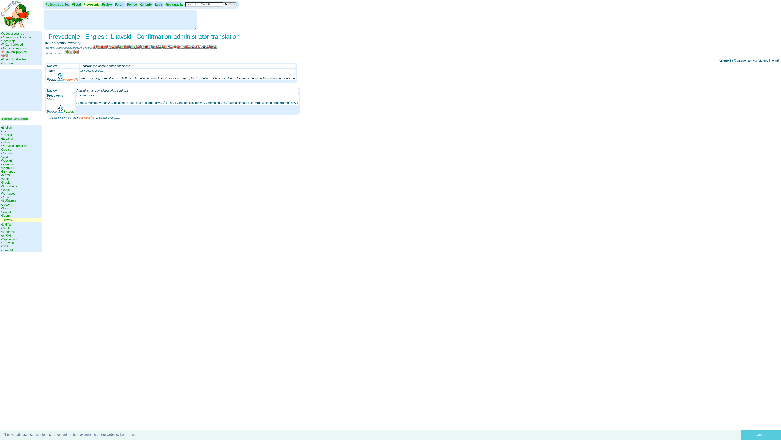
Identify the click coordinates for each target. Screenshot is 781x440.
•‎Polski (5, 197)
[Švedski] (153, 48)
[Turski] (106, 48)
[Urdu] (66, 53)
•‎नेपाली (4, 246)
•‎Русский (7, 160)
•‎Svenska (7, 164)
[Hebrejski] (150, 48)
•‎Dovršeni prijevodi (13, 48)
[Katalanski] (102, 48)
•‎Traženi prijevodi (12, 44)
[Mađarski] (189, 48)
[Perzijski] (208, 48)
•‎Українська (9, 239)
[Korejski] (204, 48)
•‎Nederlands (9, 186)
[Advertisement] (120, 19)
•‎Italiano (6, 142)
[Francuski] (124, 48)
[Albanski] (146, 48)
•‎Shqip (5, 178)
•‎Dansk (6, 189)
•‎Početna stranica (12, 33)
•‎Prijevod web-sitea (13, 59)
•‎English (6, 127)
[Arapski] (135, 48)
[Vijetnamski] (77, 53)
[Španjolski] (113, 48)
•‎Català (5, 228)
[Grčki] (168, 48)
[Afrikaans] (215, 48)
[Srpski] (171, 48)
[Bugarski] (128, 48)
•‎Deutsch (7, 149)
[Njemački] (98, 48)
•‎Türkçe (6, 131)
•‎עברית (5, 175)
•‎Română (7, 153)
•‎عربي (5, 156)
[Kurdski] (69, 53)
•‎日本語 (6, 224)
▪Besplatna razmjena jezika (14, 119)
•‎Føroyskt (7, 242)
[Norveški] (200, 48)
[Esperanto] (120, 48)
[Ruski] (117, 48)
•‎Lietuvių (6, 204)
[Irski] (73, 53)
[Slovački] (211, 48)
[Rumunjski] (131, 48)
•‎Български (8, 171)
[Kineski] (186, 48)
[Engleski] (95, 48)
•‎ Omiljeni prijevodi (14, 52)
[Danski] (178, 48)
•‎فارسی (6, 211)
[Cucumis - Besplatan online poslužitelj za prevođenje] (15, 29)
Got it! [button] (761, 434)
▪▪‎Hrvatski (7, 220)
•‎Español (7, 138)
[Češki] (157, 48)
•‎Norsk (5, 208)
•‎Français (7, 134)
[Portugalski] (139, 48)
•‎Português (8, 193)
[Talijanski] (142, 48)
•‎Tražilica (7, 63)
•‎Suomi (5, 215)
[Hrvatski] (193, 48)
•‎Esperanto (8, 231)
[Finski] (182, 48)
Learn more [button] (128, 434)
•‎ (1, 55)
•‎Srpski (5, 182)
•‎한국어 (6, 235)
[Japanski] (109, 48)
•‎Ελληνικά (7, 167)
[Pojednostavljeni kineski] (164, 48)
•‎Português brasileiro (14, 145)
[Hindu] (161, 48)
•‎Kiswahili (7, 250)
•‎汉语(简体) (8, 200)
